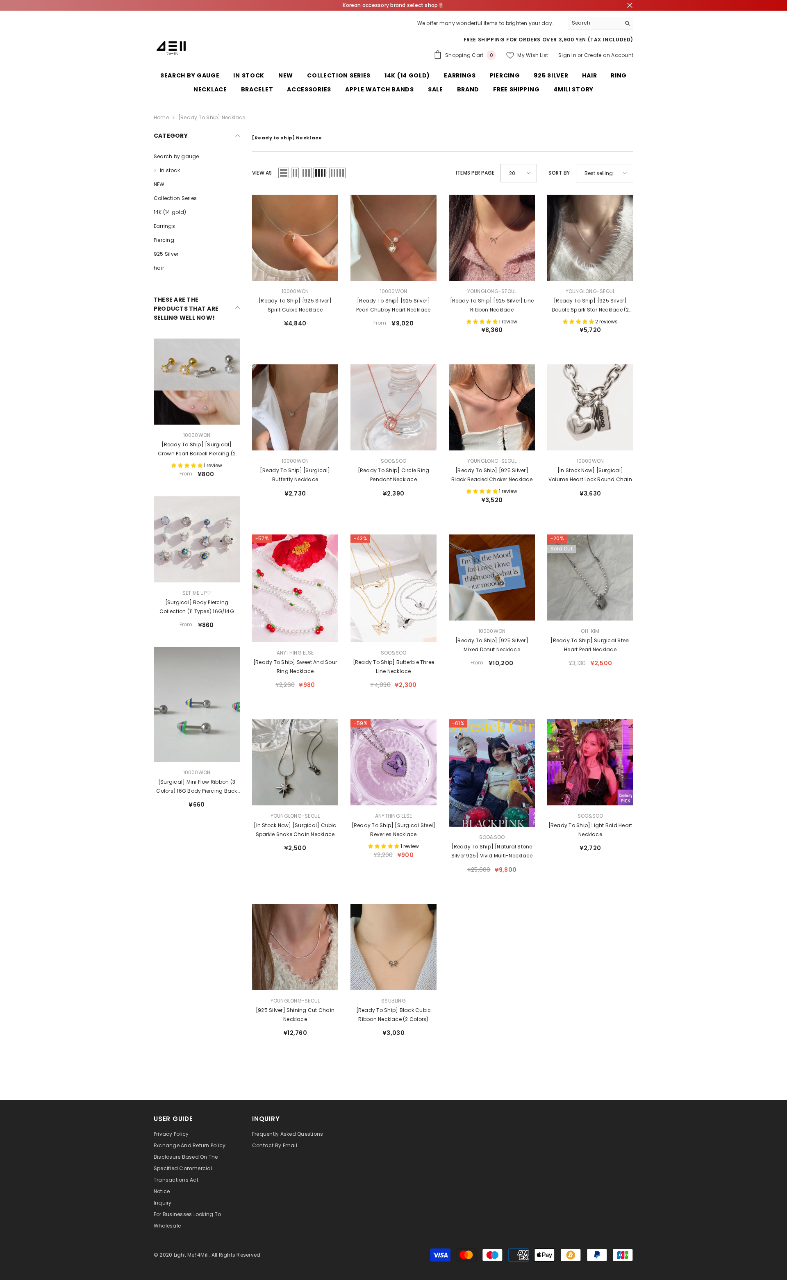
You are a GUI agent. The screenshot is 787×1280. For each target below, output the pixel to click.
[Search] (600, 23)
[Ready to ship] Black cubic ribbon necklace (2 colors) (393, 1015)
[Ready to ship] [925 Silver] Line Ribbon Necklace (492, 305)
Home (161, 117)
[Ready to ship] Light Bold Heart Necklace (590, 830)
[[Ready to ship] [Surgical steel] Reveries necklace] (393, 762)
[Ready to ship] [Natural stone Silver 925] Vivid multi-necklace (492, 851)
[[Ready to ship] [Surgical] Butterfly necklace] (295, 407)
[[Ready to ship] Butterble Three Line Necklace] (393, 588)
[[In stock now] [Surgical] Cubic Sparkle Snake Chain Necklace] (295, 762)
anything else (295, 652)
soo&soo (394, 460)
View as (262, 172)
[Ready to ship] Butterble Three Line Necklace (393, 667)
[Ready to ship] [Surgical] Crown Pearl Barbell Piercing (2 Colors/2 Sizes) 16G (197, 449)
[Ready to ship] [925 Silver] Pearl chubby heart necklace (393, 305)
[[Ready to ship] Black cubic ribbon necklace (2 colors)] (393, 947)
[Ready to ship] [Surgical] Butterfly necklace (295, 475)
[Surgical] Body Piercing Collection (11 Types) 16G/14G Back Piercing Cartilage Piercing (196, 607)
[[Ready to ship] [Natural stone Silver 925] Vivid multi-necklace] (492, 773)
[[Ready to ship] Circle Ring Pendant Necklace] (393, 407)
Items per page (475, 172)
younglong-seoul (492, 291)
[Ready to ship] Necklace (212, 117)
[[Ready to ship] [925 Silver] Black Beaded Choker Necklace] (492, 407)
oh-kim (590, 630)
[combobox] (594, 23)
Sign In (567, 55)
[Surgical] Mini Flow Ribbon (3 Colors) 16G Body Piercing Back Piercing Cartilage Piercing (196, 787)
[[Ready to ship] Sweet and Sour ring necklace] (295, 588)
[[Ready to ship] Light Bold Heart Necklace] (590, 762)
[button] (283, 173)
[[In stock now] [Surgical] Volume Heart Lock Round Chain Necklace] (590, 407)
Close (629, 5)
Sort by (559, 172)
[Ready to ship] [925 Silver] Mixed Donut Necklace (491, 645)
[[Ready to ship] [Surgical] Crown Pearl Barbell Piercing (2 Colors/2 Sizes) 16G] (197, 382)
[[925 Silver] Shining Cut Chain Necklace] (295, 947)
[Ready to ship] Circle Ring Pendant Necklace (393, 475)
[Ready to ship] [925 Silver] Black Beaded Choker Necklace (491, 475)
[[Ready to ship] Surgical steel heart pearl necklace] (590, 577)
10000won (197, 435)
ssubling (393, 1000)
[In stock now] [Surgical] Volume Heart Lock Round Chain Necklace (590, 475)
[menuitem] (197, 157)
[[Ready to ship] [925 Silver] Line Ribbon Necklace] (492, 238)
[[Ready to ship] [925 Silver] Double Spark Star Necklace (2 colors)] (590, 238)
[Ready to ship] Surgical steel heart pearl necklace (590, 645)
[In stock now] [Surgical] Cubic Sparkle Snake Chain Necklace (295, 830)
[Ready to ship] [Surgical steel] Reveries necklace (394, 830)
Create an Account (608, 55)
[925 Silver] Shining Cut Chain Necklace (295, 1015)
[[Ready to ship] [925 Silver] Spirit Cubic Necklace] (295, 238)
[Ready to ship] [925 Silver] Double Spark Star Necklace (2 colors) (590, 305)
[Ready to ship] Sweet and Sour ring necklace (295, 667)
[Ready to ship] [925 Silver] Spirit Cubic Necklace (295, 305)
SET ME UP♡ (196, 592)
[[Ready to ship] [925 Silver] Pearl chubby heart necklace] (393, 238)
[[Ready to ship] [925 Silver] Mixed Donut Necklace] (492, 577)
